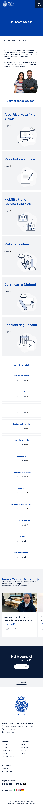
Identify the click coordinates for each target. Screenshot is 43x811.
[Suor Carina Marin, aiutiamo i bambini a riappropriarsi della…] (19, 615)
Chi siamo (5, 744)
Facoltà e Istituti (7, 750)
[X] (10, 784)
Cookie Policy (20, 803)
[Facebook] (3, 784)
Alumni (24, 753)
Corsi (23, 744)
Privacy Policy (11, 803)
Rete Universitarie (8, 756)
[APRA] (10, 4)
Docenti (4, 747)
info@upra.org (9, 732)
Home (3, 40)
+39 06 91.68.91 (9, 729)
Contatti (5, 768)
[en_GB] (19, 790)
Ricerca (4, 753)
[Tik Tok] (21, 784)
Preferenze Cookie (31, 803)
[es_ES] (23, 790)
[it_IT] (15, 790)
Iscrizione (25, 747)
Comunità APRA (12, 40)
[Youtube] (14, 784)
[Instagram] (7, 784)
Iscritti (24, 750)
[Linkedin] (17, 784)
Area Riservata (7, 771)
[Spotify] (24, 784)
